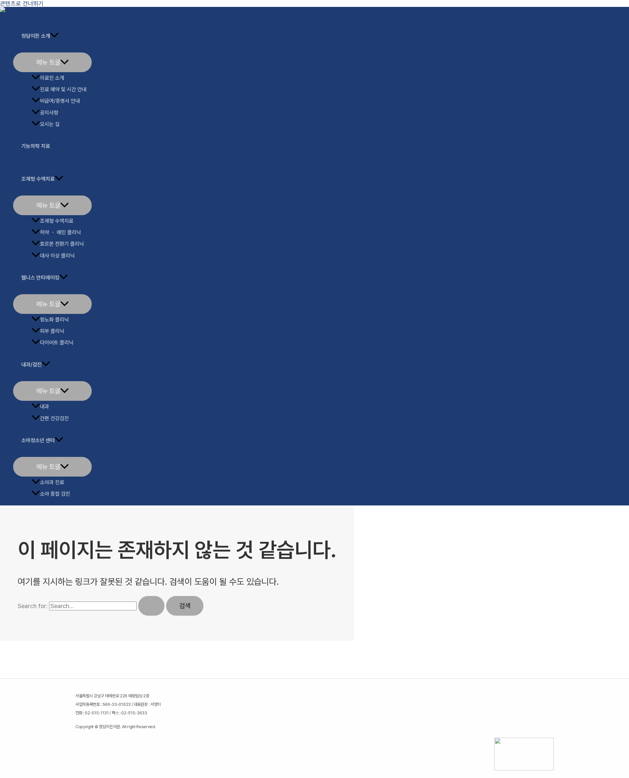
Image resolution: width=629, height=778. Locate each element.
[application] (54, 36)
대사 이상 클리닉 (57, 256)
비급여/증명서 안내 (60, 101)
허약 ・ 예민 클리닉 (60, 232)
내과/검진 (31, 364)
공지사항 (49, 113)
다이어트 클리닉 (56, 342)
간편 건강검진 (54, 418)
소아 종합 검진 (55, 494)
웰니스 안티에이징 (40, 278)
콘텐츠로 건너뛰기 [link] (22, 3)
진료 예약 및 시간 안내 (63, 89)
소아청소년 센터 (38, 440)
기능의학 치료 (35, 146)
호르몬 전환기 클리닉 (62, 244)
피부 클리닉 (52, 331)
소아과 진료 (52, 482)
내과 (44, 406)
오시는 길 (50, 124)
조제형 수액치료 (38, 179)
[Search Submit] (151, 606)
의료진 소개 (52, 78)
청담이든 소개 (35, 36)
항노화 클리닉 (54, 320)
